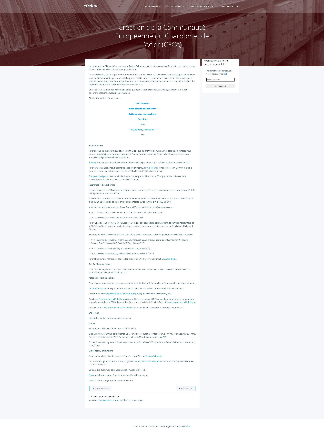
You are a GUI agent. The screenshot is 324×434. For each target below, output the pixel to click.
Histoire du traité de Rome (112, 299)
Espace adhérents (229, 6)
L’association (151, 6)
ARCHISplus (170, 258)
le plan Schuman (154, 356)
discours (153, 167)
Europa (92, 162)
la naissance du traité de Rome (181, 302)
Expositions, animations (142, 129)
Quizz (92, 375)
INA (90, 318)
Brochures (98, 288)
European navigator (98, 176)
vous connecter (107, 400)
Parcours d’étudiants (202, 6)
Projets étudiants (174, 6)
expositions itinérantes (149, 361)
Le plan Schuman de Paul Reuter (118, 307)
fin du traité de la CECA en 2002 (120, 293)
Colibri (187, 426)
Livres (142, 124)
